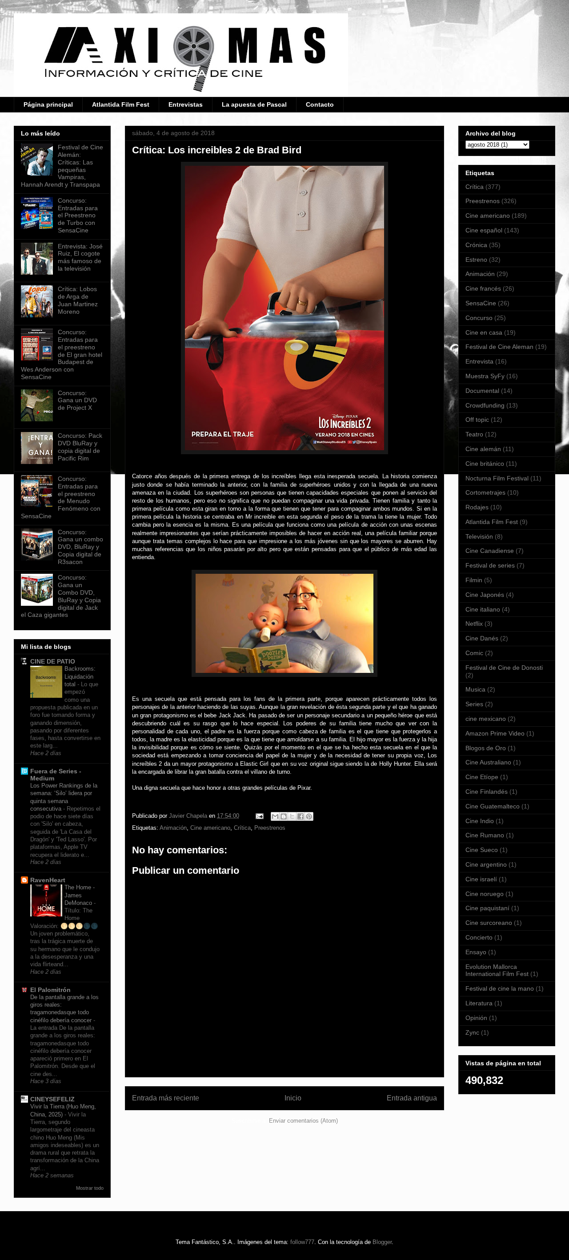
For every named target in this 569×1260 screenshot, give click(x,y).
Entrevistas (185, 104)
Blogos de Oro (485, 748)
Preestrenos (269, 827)
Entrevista (479, 361)
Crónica (476, 244)
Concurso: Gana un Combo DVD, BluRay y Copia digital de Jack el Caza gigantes (61, 596)
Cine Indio (479, 820)
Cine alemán (483, 448)
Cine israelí (481, 879)
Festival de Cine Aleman (499, 346)
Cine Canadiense (489, 550)
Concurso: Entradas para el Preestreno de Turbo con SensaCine (78, 215)
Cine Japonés (484, 594)
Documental (482, 390)
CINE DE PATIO (52, 661)
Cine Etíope (481, 776)
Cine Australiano (488, 762)
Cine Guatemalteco (492, 806)
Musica (475, 689)
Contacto (320, 104)
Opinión (476, 1017)
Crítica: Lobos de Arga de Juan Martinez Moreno (78, 300)
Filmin (473, 580)
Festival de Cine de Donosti (504, 667)
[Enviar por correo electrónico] (275, 816)
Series (474, 704)
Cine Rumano (484, 835)
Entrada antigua (412, 1098)
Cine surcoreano (488, 922)
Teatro (474, 434)
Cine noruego (484, 893)
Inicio (292, 1098)
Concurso (479, 317)
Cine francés (483, 288)
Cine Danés (481, 638)
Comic (474, 652)
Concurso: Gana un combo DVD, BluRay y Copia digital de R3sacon (80, 546)
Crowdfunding (485, 405)
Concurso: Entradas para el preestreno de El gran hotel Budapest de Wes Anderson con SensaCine (61, 354)
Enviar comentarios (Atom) (303, 1120)
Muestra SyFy (485, 376)
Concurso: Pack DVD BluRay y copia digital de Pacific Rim (80, 446)
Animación (173, 827)
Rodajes (477, 507)
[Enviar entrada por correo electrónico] (258, 815)
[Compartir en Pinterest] (309, 816)
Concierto (479, 937)
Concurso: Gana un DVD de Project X (77, 400)
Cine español (483, 230)
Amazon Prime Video (495, 733)
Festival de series (490, 565)
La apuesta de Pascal (254, 104)
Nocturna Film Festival (497, 478)
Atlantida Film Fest (120, 104)
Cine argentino (486, 864)
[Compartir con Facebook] (300, 816)
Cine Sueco (481, 849)
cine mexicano (485, 718)
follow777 (302, 1242)
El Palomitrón (50, 989)
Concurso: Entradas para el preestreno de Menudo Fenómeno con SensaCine (60, 497)
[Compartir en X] (292, 816)
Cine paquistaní (487, 908)
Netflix (474, 623)
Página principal (48, 104)
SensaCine (480, 303)
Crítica (242, 827)
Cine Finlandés (486, 791)
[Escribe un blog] (283, 816)
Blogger (382, 1242)
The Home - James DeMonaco (79, 895)
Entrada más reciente (165, 1098)
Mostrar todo (90, 1188)
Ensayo (475, 952)
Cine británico (484, 463)
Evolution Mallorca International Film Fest (497, 970)
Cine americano (210, 827)
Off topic (477, 419)
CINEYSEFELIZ (52, 1099)
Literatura (479, 1003)
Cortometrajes (485, 492)
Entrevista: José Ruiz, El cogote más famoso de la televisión (80, 257)
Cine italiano (482, 609)
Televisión (479, 536)
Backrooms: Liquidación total (80, 676)
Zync (472, 1032)
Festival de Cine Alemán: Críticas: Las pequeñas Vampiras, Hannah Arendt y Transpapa (62, 166)
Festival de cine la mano (499, 988)
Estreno (476, 259)
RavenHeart (47, 880)
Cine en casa (483, 332)
